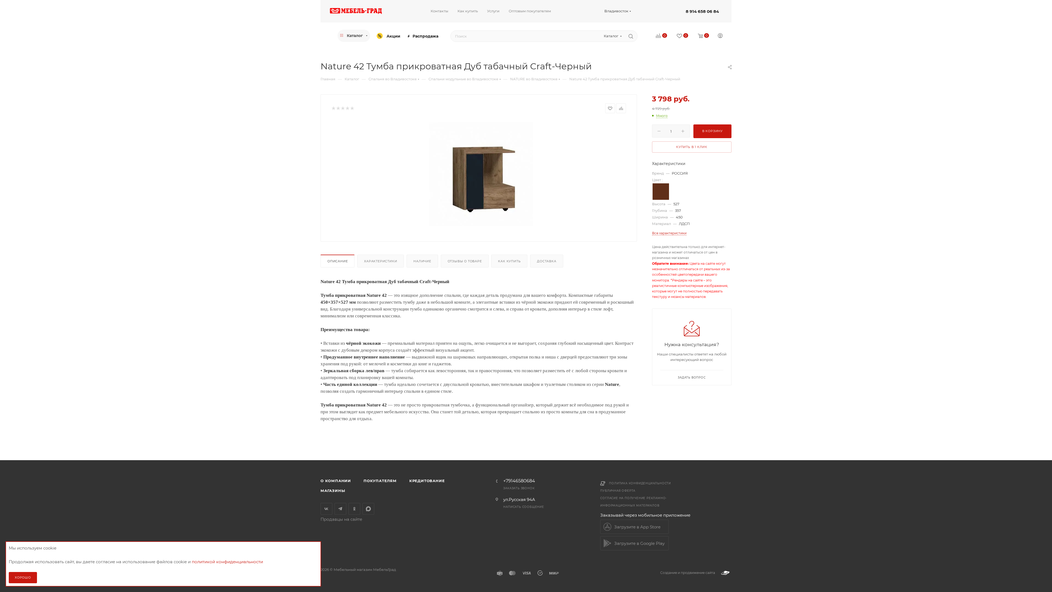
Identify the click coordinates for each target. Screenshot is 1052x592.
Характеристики (380, 261)
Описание (337, 261)
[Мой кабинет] (720, 36)
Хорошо (23, 577)
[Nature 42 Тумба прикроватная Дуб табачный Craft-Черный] (478, 173)
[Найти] (631, 36)
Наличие (422, 261)
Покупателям (380, 481)
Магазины (333, 490)
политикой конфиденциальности (227, 561)
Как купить (509, 261)
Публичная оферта (617, 491)
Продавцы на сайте (341, 519)
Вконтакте (326, 509)
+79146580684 (519, 481)
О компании (336, 481)
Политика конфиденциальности (640, 483)
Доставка (546, 261)
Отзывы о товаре (465, 261)
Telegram (340, 509)
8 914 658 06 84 (702, 11)
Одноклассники (354, 509)
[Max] (368, 509)
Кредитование (427, 481)
